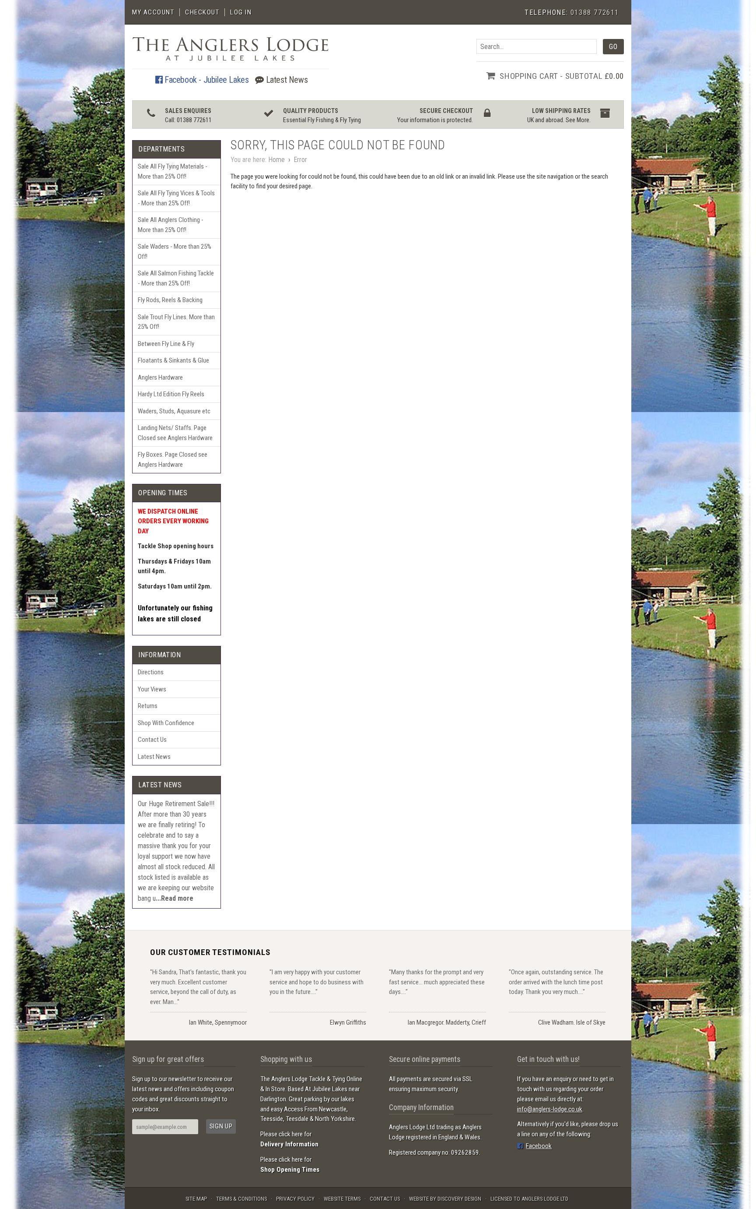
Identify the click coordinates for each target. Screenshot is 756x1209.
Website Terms (342, 1198)
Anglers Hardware (160, 377)
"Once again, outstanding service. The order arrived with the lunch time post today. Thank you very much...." (556, 982)
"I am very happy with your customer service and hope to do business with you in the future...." (317, 982)
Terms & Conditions (241, 1198)
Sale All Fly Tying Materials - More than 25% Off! (172, 171)
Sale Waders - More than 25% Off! (174, 252)
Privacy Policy (295, 1198)
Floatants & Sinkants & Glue (173, 360)
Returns (148, 706)
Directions (151, 672)
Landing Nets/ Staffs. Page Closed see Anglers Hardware (175, 433)
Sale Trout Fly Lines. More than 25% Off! (176, 322)
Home (276, 159)
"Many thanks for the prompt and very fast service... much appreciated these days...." (437, 982)
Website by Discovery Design (445, 1198)
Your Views (152, 689)
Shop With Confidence (166, 723)
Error (300, 159)
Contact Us (152, 740)
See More (577, 120)
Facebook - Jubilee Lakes (205, 79)
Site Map (196, 1198)
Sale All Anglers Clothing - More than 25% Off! (170, 225)
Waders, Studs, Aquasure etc (174, 411)
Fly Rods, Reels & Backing (170, 300)
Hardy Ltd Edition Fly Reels (171, 394)
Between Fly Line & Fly (166, 344)
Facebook (539, 1146)
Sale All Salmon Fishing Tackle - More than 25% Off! (176, 278)
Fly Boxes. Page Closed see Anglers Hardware (172, 460)
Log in (241, 12)
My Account (153, 12)
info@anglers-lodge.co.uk (549, 1109)
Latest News (286, 79)
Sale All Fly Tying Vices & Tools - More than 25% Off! (176, 198)
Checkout (202, 12)
